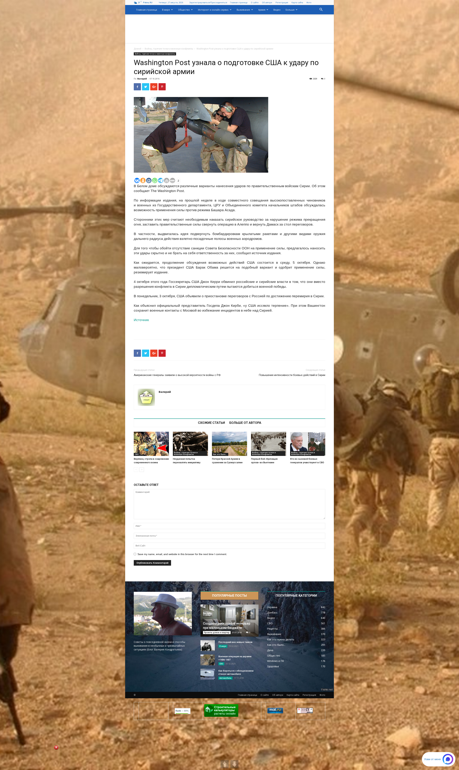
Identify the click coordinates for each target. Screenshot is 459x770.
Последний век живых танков (235, 642)
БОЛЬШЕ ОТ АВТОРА (245, 422)
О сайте (255, 2)
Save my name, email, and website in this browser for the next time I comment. (182, 554)
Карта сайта (297, 2)
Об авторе (267, 2)
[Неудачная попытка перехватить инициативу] (190, 444)
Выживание (243, 9)
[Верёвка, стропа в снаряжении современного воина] (151, 444)
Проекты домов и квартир (217, 632)
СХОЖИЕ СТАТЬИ (211, 422)
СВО (137, 454)
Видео (277, 9)
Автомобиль (225, 678)
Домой (137, 48)
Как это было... (220, 454)
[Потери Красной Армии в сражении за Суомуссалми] (229, 444)
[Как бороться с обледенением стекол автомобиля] (207, 674)
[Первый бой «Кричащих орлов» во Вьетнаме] (268, 444)
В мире (166, 9)
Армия (261, 9)
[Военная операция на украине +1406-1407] (207, 660)
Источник (141, 320)
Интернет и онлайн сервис (213, 9)
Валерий (142, 78)
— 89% (182, 711)
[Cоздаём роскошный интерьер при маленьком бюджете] (229, 621)
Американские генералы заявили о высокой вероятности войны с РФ (177, 375)
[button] (321, 10)
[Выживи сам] (229, 29)
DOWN (234, 764)
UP (225, 764)
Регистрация (282, 2)
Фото (308, 2)
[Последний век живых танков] (207, 645)
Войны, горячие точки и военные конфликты (169, 48)
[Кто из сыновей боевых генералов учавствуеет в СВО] (307, 444)
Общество (184, 9)
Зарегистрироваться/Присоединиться (208, 2)
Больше (290, 9)
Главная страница (238, 2)
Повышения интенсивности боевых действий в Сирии (292, 375)
